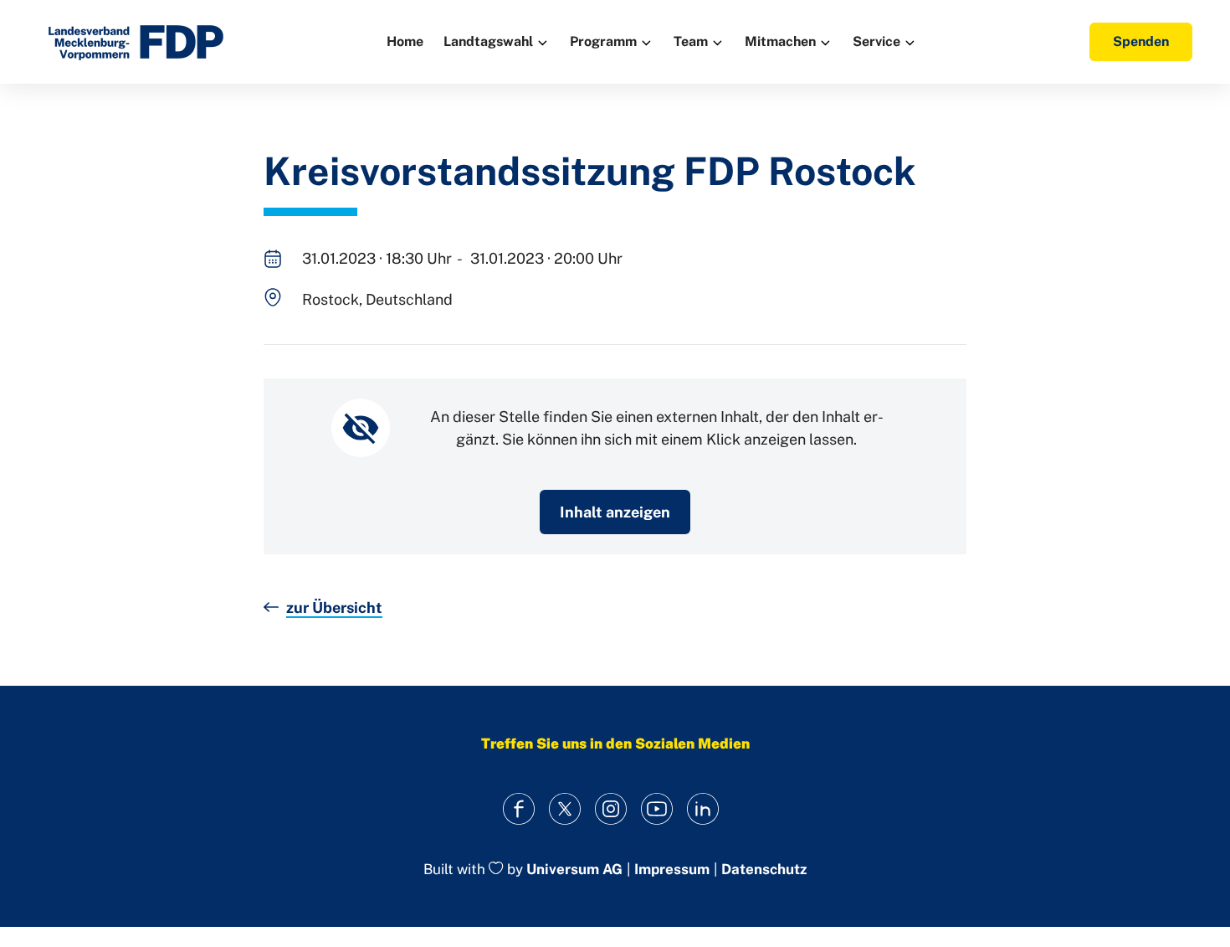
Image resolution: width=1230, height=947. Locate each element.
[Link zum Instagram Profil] (611, 809)
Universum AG (574, 869)
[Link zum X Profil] (565, 809)
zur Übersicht (334, 607)
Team (691, 41)
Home (405, 41)
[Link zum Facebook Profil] (519, 809)
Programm (603, 41)
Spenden (1141, 41)
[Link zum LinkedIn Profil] (703, 809)
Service (876, 41)
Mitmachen (780, 41)
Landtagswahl (488, 41)
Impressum (672, 870)
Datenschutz (764, 870)
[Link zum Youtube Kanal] (657, 809)
